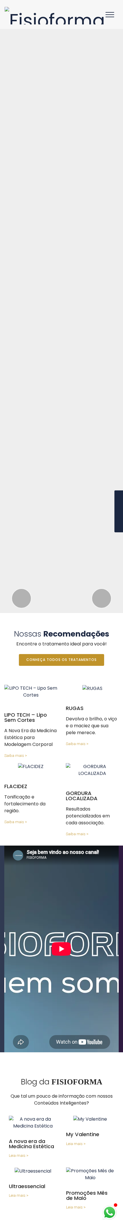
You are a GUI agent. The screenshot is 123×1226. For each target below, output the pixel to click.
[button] (21, 598)
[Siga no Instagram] (118, 511)
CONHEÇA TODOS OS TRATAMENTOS (61, 659)
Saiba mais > (15, 755)
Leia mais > (18, 1155)
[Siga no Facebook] (118, 499)
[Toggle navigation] (110, 14)
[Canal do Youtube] (118, 523)
